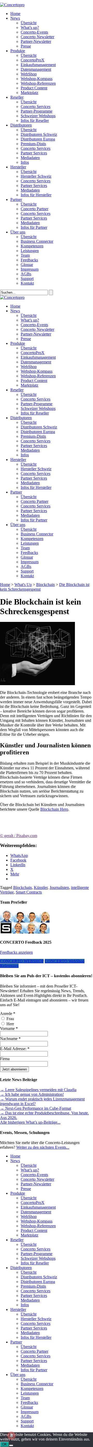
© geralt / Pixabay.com (18, 835)
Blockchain (45, 584)
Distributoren (21, 125)
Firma (5, 1059)
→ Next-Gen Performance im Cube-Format (35, 1108)
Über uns (17, 232)
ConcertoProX (32, 60)
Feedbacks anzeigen (16, 952)
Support (27, 278)
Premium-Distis (33, 144)
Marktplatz (29, 92)
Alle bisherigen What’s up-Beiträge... (30, 1122)
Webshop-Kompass (36, 78)
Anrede (7, 1013)
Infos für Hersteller (36, 195)
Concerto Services (35, 106)
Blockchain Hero (54, 809)
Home (15, 13)
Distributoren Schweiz (39, 134)
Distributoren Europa (38, 139)
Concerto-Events (34, 32)
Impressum (29, 269)
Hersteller (18, 167)
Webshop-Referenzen (38, 83)
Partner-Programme (36, 111)
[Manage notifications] (11, 1436)
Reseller (17, 97)
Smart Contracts (29, 892)
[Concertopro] (12, 5)
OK (4, 1444)
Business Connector (37, 241)
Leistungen (30, 250)
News (15, 18)
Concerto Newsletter (37, 37)
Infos (25, 162)
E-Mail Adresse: (14, 1048)
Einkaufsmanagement (38, 64)
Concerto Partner (34, 209)
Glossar (27, 264)
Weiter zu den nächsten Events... (42, 1147)
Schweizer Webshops (38, 116)
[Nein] (11, 1445)
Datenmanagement (36, 69)
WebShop (29, 74)
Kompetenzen (32, 246)
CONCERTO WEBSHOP (22, 961)
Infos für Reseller (35, 120)
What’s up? (30, 27)
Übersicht (28, 23)
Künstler (41, 887)
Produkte (17, 51)
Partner (16, 199)
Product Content (34, 88)
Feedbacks (29, 260)
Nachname (10, 1038)
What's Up (23, 584)
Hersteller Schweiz (36, 176)
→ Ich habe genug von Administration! (32, 1094)
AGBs (26, 274)
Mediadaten (30, 157)
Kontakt (27, 283)
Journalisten (59, 887)
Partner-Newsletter (36, 41)
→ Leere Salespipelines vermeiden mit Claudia (38, 1090)
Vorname (9, 1028)
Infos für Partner (34, 227)
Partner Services (34, 153)
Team (25, 255)
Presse (26, 46)
